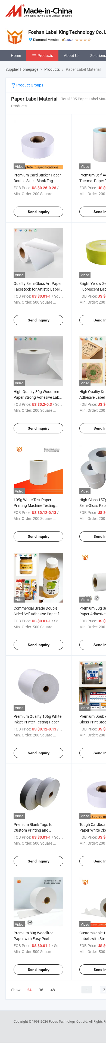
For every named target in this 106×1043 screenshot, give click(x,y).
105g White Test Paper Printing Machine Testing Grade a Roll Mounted (34, 505)
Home (16, 55)
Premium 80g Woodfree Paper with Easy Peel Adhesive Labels (33, 938)
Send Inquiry (38, 212)
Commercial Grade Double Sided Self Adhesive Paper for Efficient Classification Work (38, 614)
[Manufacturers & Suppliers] (39, 10)
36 (41, 989)
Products (45, 55)
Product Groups (29, 85)
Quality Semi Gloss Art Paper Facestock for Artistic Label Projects (38, 289)
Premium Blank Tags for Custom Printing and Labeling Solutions (34, 830)
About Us (71, 55)
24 (29, 990)
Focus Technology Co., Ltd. (69, 1021)
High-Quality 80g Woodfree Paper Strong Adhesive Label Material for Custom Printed (38, 397)
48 (53, 989)
